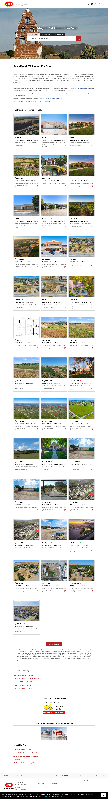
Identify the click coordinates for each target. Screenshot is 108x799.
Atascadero (38, 781)
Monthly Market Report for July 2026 (24, 763)
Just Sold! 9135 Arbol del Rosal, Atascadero (26, 756)
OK (104, 795)
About (82, 775)
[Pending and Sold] (54, 733)
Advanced (46, 34)
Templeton (54, 781)
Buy (53, 4)
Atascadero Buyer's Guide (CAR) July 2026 (26, 749)
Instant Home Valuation (71, 4)
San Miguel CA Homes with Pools (23, 685)
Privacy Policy (48, 796)
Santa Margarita (39, 783)
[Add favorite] (37, 145)
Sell (59, 4)
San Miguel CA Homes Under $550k (24, 675)
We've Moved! (18, 759)
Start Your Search (54, 644)
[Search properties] (78, 38)
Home (36, 4)
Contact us (17, 101)
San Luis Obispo (88, 781)
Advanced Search (98, 775)
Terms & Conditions (60, 796)
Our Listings (45, 4)
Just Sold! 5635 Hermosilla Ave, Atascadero (26, 752)
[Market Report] (54, 708)
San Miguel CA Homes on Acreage (23, 688)
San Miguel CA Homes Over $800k (24, 682)
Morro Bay (54, 783)
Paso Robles (71, 781)
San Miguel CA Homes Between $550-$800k (26, 678)
